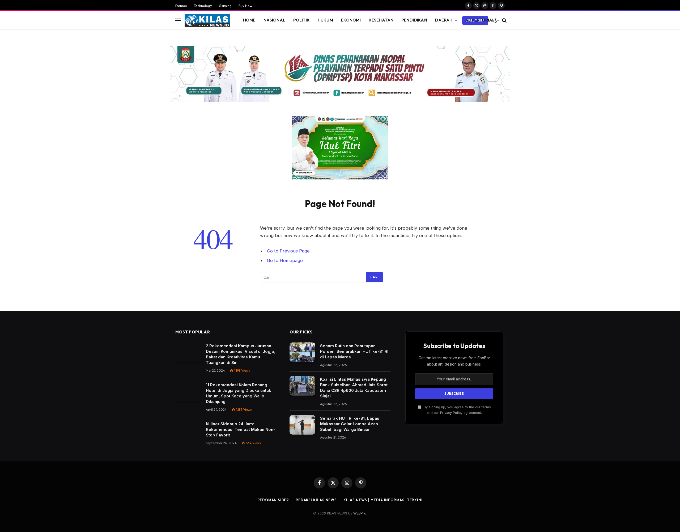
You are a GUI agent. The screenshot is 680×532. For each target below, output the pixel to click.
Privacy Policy (451, 413)
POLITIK (301, 20)
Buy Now (245, 5)
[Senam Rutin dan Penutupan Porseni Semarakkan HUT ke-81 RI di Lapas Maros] (302, 352)
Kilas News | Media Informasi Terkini (383, 500)
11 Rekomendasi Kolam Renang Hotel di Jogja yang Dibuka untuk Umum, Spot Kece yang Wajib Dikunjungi (238, 393)
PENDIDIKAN (414, 20)
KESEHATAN (381, 20)
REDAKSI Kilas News (316, 500)
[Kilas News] (207, 20)
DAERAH (444, 20)
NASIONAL (274, 20)
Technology (203, 5)
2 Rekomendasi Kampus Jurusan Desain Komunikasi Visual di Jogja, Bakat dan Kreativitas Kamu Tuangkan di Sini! (240, 354)
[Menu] (178, 20)
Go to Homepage (285, 260)
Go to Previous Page (288, 251)
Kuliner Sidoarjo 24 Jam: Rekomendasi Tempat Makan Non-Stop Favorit (240, 429)
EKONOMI (351, 20)
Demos (181, 5)
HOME (249, 20)
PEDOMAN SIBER (273, 500)
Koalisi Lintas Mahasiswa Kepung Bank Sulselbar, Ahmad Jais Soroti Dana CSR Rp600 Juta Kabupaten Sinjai (354, 387)
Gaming (225, 5)
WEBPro (359, 513)
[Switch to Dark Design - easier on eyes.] (495, 20)
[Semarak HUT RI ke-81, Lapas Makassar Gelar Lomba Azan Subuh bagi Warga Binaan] (302, 425)
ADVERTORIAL (480, 20)
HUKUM (325, 20)
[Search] (504, 20)
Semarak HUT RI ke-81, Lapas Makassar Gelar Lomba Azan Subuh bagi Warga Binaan (349, 424)
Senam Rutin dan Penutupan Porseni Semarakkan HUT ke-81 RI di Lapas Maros (354, 351)
